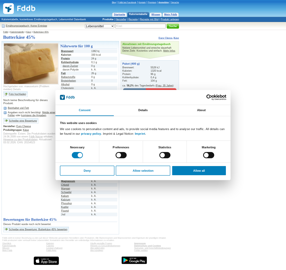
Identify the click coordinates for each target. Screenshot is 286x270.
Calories (50, 245)
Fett (63, 73)
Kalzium (65, 199)
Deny (87, 170)
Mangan (65, 188)
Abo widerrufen (97, 248)
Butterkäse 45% (41, 32)
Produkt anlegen (170, 19)
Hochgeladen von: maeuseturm (20, 86)
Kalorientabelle (138, 14)
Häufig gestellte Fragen (101, 243)
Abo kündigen (96, 250)
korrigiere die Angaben (33, 115)
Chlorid (65, 184)
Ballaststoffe (68, 77)
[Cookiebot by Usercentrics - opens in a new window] (209, 97)
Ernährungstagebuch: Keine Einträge (26, 25)
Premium (152, 2)
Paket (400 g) (131, 63)
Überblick (6, 243)
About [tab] (201, 110)
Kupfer (64, 207)
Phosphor (66, 203)
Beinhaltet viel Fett (18, 107)
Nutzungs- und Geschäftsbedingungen (152, 248)
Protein (65, 58)
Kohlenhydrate (70, 62)
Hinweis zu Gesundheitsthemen (105, 245)
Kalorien (50, 243)
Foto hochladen (17, 94)
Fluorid (65, 210)
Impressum (140, 243)
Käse (28, 32)
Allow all (199, 170)
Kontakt (142, 2)
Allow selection (143, 170)
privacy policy (91, 133)
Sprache (175, 2)
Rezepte (133, 19)
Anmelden (163, 2)
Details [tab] (143, 110)
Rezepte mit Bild (149, 19)
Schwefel (66, 192)
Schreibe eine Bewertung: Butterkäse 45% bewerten (38, 229)
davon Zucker (70, 65)
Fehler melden (141, 250)
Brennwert (67, 51)
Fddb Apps (51, 250)
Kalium (65, 195)
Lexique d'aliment (54, 248)
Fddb (5, 32)
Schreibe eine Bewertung (23, 120)
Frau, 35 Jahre (164, 85)
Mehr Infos (169, 50)
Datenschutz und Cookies (147, 245)
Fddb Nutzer (36, 136)
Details (17, 89)
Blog (114, 2)
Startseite (119, 14)
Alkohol (65, 84)
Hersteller (121, 19)
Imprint (140, 133)
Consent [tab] (84, 110)
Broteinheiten (68, 80)
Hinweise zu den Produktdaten (20, 139)
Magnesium (68, 181)
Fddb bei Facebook (127, 2)
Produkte (108, 19)
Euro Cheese (165, 37)
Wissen (155, 14)
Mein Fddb (170, 14)
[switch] (121, 155)
